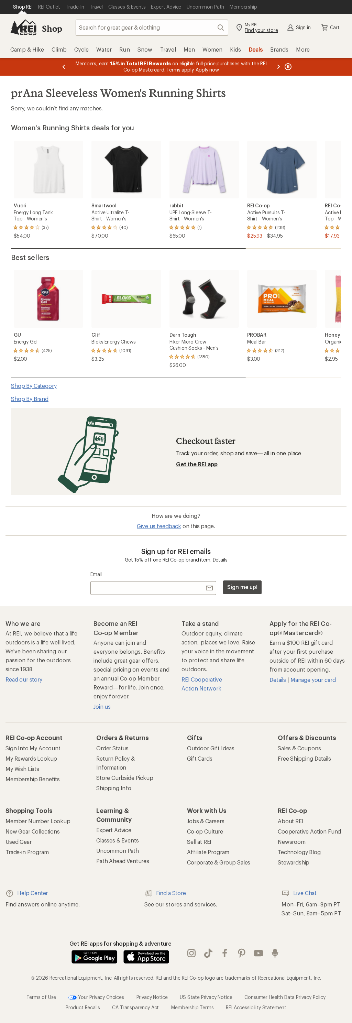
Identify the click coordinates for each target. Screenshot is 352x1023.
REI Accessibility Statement (256, 1007)
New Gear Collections (33, 831)
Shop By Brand (29, 398)
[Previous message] (64, 67)
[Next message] (278, 67)
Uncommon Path (117, 850)
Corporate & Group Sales (218, 862)
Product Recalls (83, 1007)
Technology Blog (299, 852)
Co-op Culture (205, 831)
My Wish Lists (22, 768)
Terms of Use (41, 997)
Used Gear (19, 841)
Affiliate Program (208, 852)
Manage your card (313, 679)
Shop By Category (33, 385)
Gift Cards (199, 758)
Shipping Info (113, 788)
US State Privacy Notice (206, 997)
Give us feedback (159, 526)
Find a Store (171, 893)
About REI (291, 821)
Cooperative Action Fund (309, 831)
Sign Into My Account (33, 748)
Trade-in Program (27, 852)
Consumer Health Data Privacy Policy (284, 997)
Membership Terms (192, 1007)
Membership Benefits (33, 779)
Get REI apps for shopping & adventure (120, 943)
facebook (225, 953)
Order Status (112, 748)
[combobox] (152, 27)
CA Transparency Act (135, 1007)
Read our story (24, 679)
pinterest (242, 953)
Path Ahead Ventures (122, 861)
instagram (191, 953)
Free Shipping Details (304, 758)
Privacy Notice (152, 997)
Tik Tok (208, 953)
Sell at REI (199, 841)
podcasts (275, 953)
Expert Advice (113, 830)
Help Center (32, 893)
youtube (258, 953)
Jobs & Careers (205, 821)
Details (220, 560)
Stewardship (293, 862)
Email (96, 574)
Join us (102, 706)
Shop (52, 28)
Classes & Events (117, 840)
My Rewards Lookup (31, 758)
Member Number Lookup (38, 821)
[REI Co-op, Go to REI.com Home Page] (23, 27)
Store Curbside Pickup (124, 777)
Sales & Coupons (299, 748)
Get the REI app (197, 464)
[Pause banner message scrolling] (287, 67)
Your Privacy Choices (100, 997)
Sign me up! (242, 587)
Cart (335, 27)
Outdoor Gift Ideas (210, 748)
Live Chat (305, 893)
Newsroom (292, 841)
